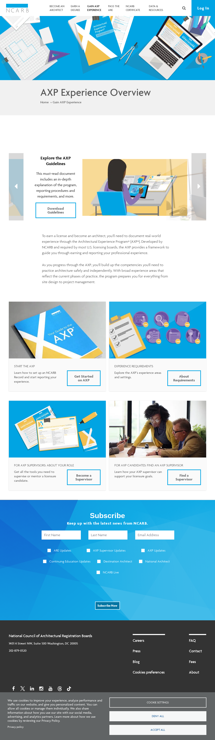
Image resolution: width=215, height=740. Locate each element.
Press (136, 651)
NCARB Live (111, 572)
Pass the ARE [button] (113, 8)
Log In (203, 8)
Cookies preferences (149, 672)
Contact (195, 651)
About (194, 672)
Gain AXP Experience (67, 102)
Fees (192, 661)
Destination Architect (118, 561)
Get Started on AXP (83, 378)
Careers (138, 640)
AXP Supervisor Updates (109, 550)
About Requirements (184, 378)
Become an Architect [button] (57, 8)
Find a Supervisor (184, 477)
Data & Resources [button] (156, 8)
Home (44, 102)
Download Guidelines (55, 210)
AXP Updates (156, 550)
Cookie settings (158, 702)
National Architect (157, 561)
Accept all (158, 729)
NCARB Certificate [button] (133, 8)
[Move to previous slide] (16, 186)
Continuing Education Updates (69, 561)
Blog (136, 661)
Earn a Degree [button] (75, 8)
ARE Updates (62, 550)
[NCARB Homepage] (17, 8)
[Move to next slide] (198, 186)
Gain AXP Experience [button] (94, 8)
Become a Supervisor (83, 477)
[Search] (184, 8)
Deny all (158, 716)
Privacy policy (16, 726)
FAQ (192, 640)
